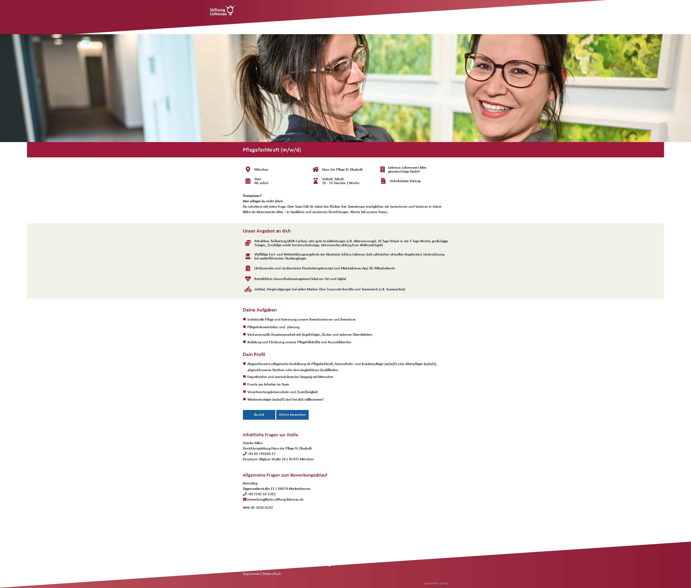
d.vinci (444, 583)
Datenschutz (272, 574)
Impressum (251, 574)
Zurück (259, 414)
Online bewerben (292, 414)
